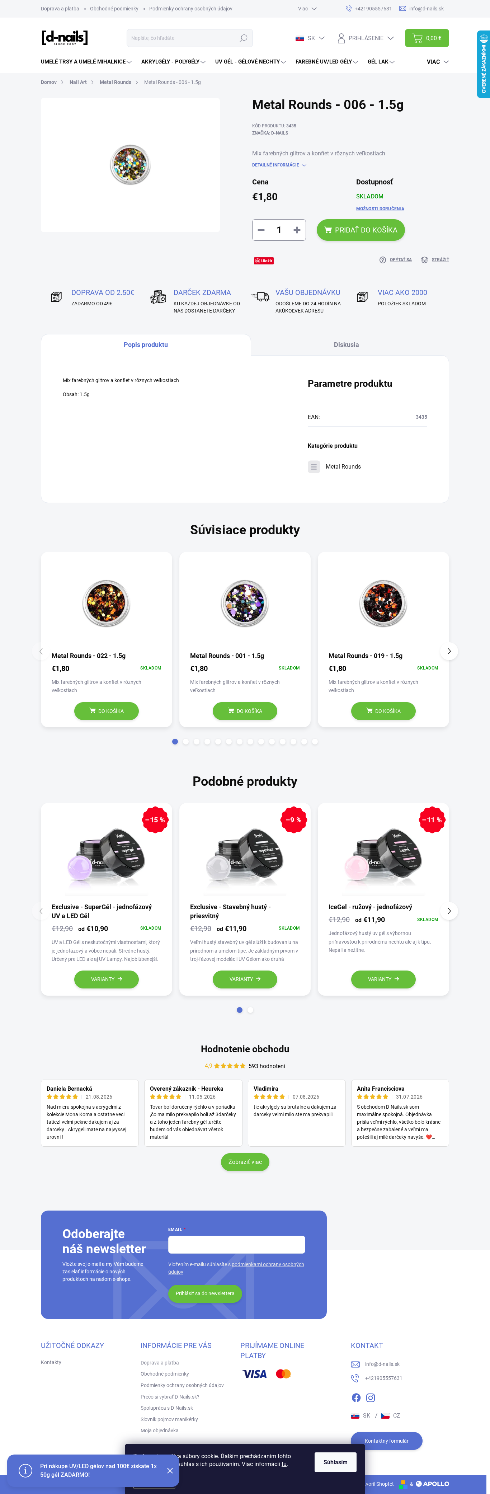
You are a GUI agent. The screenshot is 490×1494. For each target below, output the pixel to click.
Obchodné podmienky (114, 8)
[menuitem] (87, 61)
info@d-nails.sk (382, 1364)
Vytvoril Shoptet (376, 1484)
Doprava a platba (60, 8)
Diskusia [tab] (346, 344)
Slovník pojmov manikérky (169, 1419)
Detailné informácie (275, 165)
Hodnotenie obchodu (245, 1049)
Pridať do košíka (366, 230)
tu (284, 1464)
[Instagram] (370, 1396)
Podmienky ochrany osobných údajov (190, 8)
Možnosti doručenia (380, 208)
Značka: (270, 133)
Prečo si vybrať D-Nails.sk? (170, 1397)
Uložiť (266, 260)
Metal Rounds (343, 466)
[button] (175, 741)
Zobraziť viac (245, 1162)
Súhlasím (336, 1462)
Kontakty (51, 1362)
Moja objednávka (160, 1430)
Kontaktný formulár (387, 1441)
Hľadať (243, 38)
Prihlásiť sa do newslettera (205, 1293)
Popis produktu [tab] (146, 344)
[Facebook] (356, 1396)
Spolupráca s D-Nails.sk (167, 1408)
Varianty (102, 979)
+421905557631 (383, 1378)
